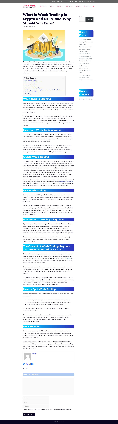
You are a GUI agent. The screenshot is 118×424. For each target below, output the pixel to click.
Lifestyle (86, 6)
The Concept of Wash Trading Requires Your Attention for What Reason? (44, 90)
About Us (58, 1)
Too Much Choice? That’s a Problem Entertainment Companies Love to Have (84, 68)
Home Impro (69, 6)
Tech (51, 6)
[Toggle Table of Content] (62, 78)
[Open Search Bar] (93, 6)
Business (59, 6)
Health (77, 6)
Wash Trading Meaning (31, 80)
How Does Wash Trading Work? (33, 82)
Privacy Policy (64, 1)
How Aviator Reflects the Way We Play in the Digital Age (86, 42)
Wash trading (69, 258)
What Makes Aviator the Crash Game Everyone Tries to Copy (86, 78)
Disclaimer (81, 1)
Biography (42, 6)
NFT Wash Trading (30, 86)
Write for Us (92, 1)
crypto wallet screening (66, 181)
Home (53, 1)
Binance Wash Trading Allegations (34, 88)
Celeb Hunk (29, 5)
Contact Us (86, 1)
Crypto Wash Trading (30, 84)
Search (81, 16)
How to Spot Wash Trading (32, 92)
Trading (26, 368)
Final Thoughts (29, 94)
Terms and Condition (73, 1)
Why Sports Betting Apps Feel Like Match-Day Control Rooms (85, 59)
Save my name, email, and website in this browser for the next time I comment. (47, 409)
